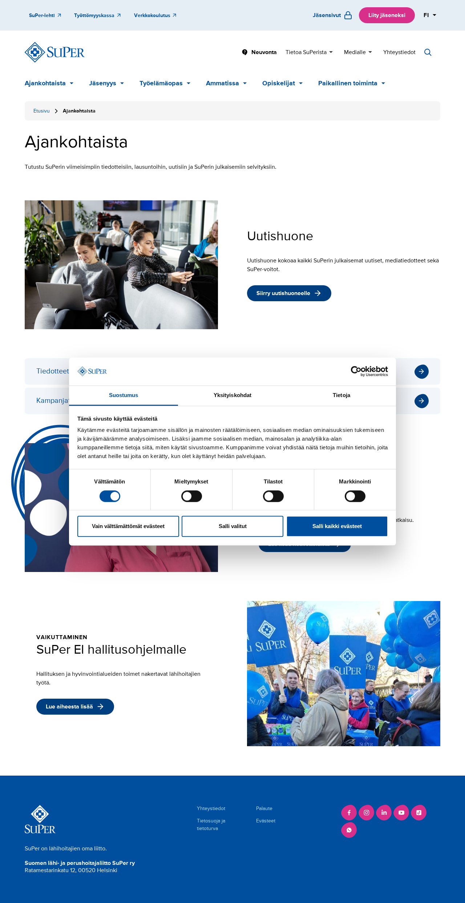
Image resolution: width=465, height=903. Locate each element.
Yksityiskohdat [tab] (232, 395)
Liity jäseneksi (386, 15)
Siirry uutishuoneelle (283, 293)
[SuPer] (55, 52)
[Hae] (428, 52)
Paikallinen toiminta (347, 83)
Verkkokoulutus (152, 15)
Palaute (264, 808)
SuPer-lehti (42, 15)
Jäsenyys (102, 83)
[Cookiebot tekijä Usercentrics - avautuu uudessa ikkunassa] (356, 371)
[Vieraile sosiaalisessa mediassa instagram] (366, 812)
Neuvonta (264, 52)
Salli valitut (233, 526)
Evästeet (265, 821)
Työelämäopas (161, 83)
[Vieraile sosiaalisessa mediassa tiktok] (419, 812)
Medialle (355, 52)
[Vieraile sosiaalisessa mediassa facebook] (349, 812)
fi (426, 15)
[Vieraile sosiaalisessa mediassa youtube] (401, 812)
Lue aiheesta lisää (69, 706)
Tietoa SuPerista (306, 52)
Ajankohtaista (45, 83)
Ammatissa (222, 83)
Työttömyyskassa (94, 15)
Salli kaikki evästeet (337, 526)
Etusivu (41, 111)
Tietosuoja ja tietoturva (211, 825)
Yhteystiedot (399, 52)
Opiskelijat (278, 83)
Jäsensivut (327, 15)
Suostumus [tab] (123, 395)
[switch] (191, 496)
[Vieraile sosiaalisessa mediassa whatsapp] (349, 830)
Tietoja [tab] (341, 395)
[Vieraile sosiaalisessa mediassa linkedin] (384, 812)
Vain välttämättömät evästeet (128, 526)
